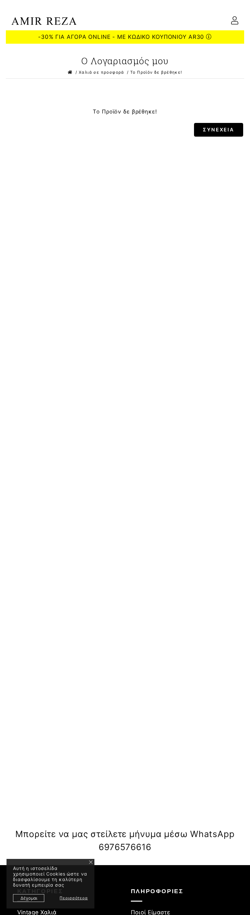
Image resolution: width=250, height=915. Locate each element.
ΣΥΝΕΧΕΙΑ (218, 130)
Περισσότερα (74, 897)
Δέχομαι (29, 898)
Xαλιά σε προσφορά (101, 72)
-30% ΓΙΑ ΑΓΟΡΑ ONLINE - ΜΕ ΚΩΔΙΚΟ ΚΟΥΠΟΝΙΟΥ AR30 (122, 37)
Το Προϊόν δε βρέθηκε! (156, 72)
